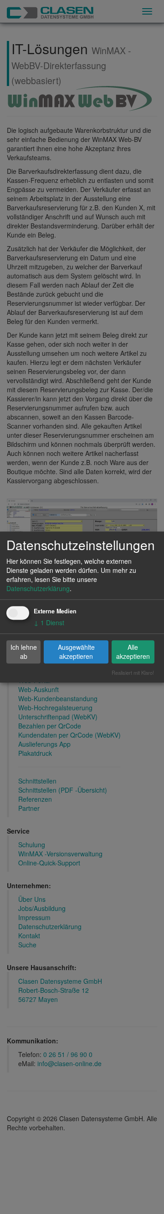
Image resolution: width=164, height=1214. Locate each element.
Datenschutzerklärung (38, 588)
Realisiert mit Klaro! (133, 672)
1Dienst (49, 622)
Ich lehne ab (23, 651)
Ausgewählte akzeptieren (76, 651)
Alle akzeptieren (133, 651)
